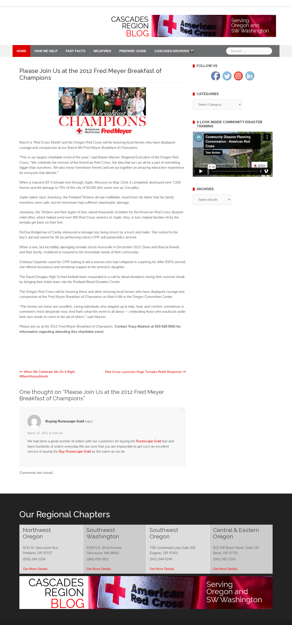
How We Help (45, 51)
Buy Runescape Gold (75, 451)
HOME (21, 51)
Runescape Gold (148, 441)
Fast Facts (75, 51)
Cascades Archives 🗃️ (174, 51)
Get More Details (35, 569)
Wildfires (102, 51)
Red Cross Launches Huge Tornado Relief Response (143, 372)
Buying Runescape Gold (64, 421)
